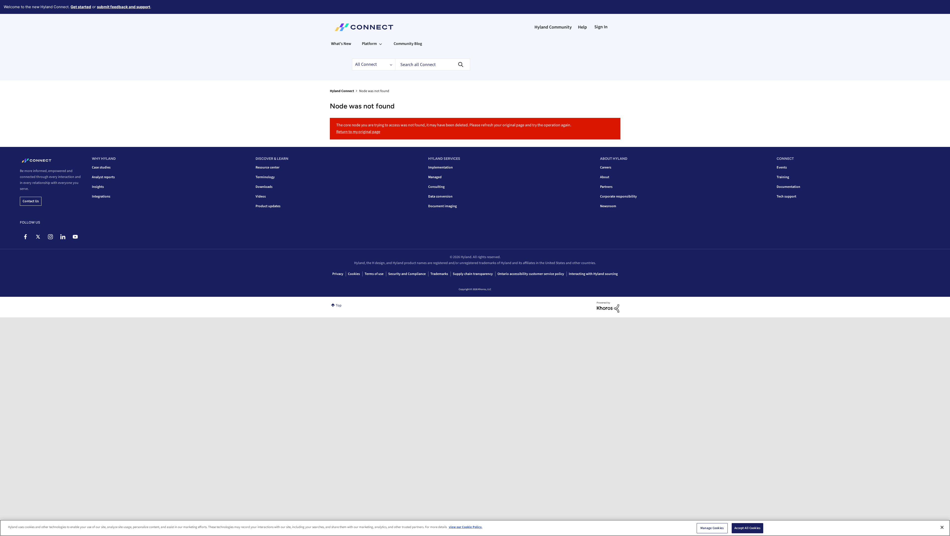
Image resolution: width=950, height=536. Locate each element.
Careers (605, 167)
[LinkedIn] (62, 237)
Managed (435, 177)
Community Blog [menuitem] (408, 43)
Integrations (101, 196)
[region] (475, 528)
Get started (81, 6)
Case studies (101, 167)
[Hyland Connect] (364, 27)
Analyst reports (103, 177)
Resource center (267, 167)
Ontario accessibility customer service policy (530, 273)
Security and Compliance (407, 273)
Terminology (265, 177)
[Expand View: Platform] (380, 43)
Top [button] (339, 305)
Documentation (788, 186)
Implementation (440, 167)
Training (783, 177)
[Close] (942, 527)
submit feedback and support (123, 6)
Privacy (337, 273)
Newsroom (608, 206)
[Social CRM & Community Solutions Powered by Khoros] (608, 306)
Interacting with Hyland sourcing (593, 273)
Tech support (786, 196)
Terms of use (374, 273)
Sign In (601, 27)
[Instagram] (50, 237)
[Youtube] (75, 237)
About (604, 177)
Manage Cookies (712, 528)
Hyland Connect (342, 91)
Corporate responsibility (618, 196)
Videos (261, 196)
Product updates (268, 206)
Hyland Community (553, 27)
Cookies (354, 273)
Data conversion (440, 196)
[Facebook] (25, 237)
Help (582, 27)
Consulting (436, 186)
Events (782, 167)
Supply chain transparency (473, 273)
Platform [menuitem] (369, 43)
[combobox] (432, 64)
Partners (606, 186)
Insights (98, 186)
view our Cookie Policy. (465, 527)
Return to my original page (358, 131)
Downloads (264, 186)
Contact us (31, 201)
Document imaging (442, 206)
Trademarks (439, 273)
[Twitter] (37, 237)
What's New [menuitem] (341, 43)
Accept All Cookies (747, 528)
